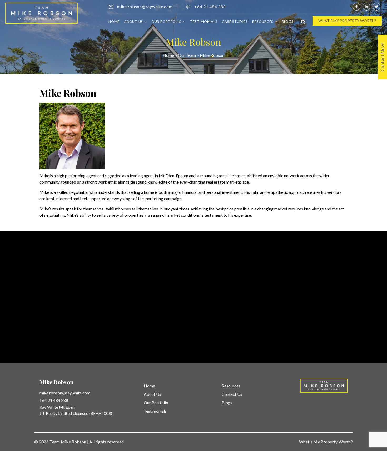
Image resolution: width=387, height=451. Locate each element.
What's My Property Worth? (347, 20)
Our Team (187, 55)
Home (114, 21)
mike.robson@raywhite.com (144, 6)
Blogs (288, 21)
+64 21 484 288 (210, 6)
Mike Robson (73, 441)
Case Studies (234, 21)
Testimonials (203, 21)
